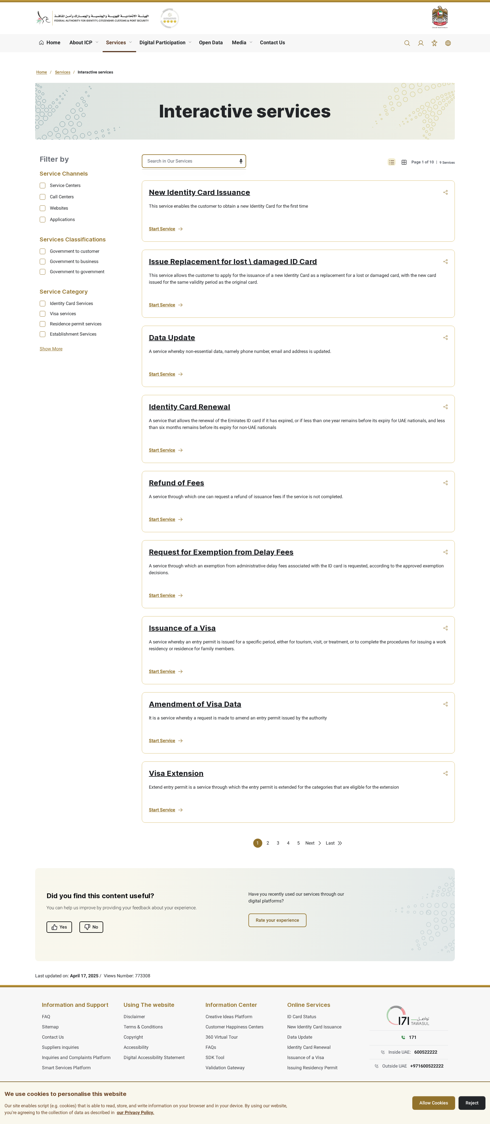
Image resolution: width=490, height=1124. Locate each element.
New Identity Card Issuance (199, 192)
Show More (51, 348)
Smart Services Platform (66, 1067)
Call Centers (62, 196)
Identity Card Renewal (189, 406)
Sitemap (50, 1027)
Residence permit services (76, 324)
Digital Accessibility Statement (154, 1057)
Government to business (74, 261)
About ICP (80, 42)
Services (116, 42)
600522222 (425, 1052)
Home (41, 72)
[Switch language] (448, 43)
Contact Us (272, 42)
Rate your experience (277, 920)
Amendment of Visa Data (195, 704)
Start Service (162, 228)
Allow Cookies (433, 1103)
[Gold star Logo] (169, 18)
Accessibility (136, 1047)
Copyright (133, 1037)
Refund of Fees (176, 482)
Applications (62, 219)
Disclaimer (134, 1016)
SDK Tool (215, 1057)
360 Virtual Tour (222, 1037)
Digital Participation (162, 42)
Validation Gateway (225, 1067)
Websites (59, 208)
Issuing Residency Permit (312, 1067)
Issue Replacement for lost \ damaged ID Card (233, 261)
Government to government (77, 271)
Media (239, 42)
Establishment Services (73, 334)
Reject (472, 1103)
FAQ (46, 1016)
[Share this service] (445, 192)
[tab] (404, 162)
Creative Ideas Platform (229, 1016)
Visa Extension (176, 773)
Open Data (211, 42)
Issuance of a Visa (182, 628)
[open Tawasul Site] (409, 1015)
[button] (407, 43)
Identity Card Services (71, 303)
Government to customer (74, 251)
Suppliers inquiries (60, 1047)
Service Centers (65, 185)
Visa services (63, 313)
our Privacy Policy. (135, 1112)
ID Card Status (301, 1016)
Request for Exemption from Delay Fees (221, 552)
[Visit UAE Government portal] (443, 17)
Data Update (172, 337)
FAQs (211, 1047)
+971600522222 (426, 1066)
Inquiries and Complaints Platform (76, 1057)
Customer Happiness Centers (234, 1027)
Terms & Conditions (143, 1027)
